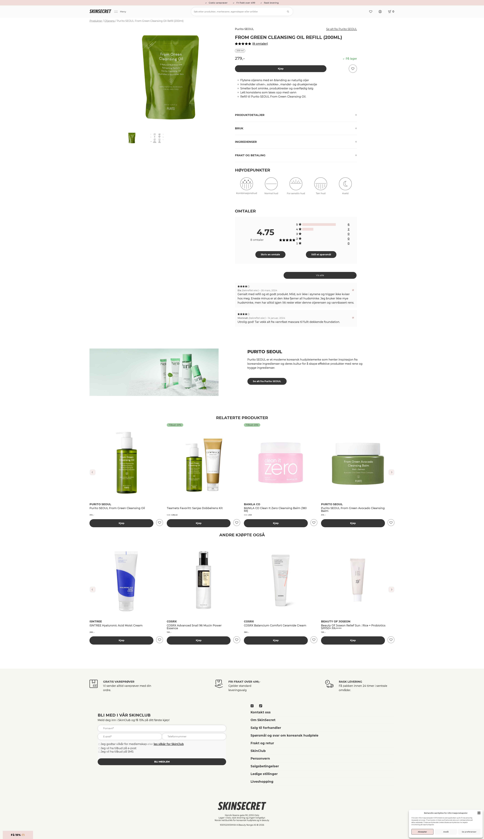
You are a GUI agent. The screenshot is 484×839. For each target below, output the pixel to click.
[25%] (307, 229)
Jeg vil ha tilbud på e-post (118, 748)
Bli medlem (162, 761)
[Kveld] (345, 188)
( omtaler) (260, 43)
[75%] (319, 224)
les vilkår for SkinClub (169, 744)
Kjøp (281, 68)
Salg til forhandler (266, 728)
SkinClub (258, 751)
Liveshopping (262, 781)
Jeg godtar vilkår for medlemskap (124, 744)
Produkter (95, 20)
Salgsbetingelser (265, 766)
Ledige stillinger (264, 774)
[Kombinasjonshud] (246, 188)
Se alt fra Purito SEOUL (341, 29)
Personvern (260, 758)
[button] (479, 813)
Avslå (445, 832)
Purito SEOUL (244, 29)
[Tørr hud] (320, 188)
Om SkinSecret (263, 720)
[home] (100, 11)
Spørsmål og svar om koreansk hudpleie (284, 735)
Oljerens (109, 20)
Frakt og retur (262, 743)
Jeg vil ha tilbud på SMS (117, 751)
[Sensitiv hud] (296, 188)
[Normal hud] (271, 188)
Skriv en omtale (270, 254)
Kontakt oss (261, 712)
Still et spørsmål (321, 254)
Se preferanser (469, 832)
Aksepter (422, 832)
